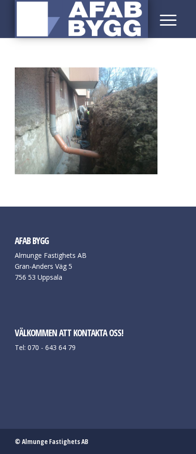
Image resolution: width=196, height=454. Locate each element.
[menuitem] (165, 19)
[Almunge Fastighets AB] (81, 19)
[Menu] (165, 19)
